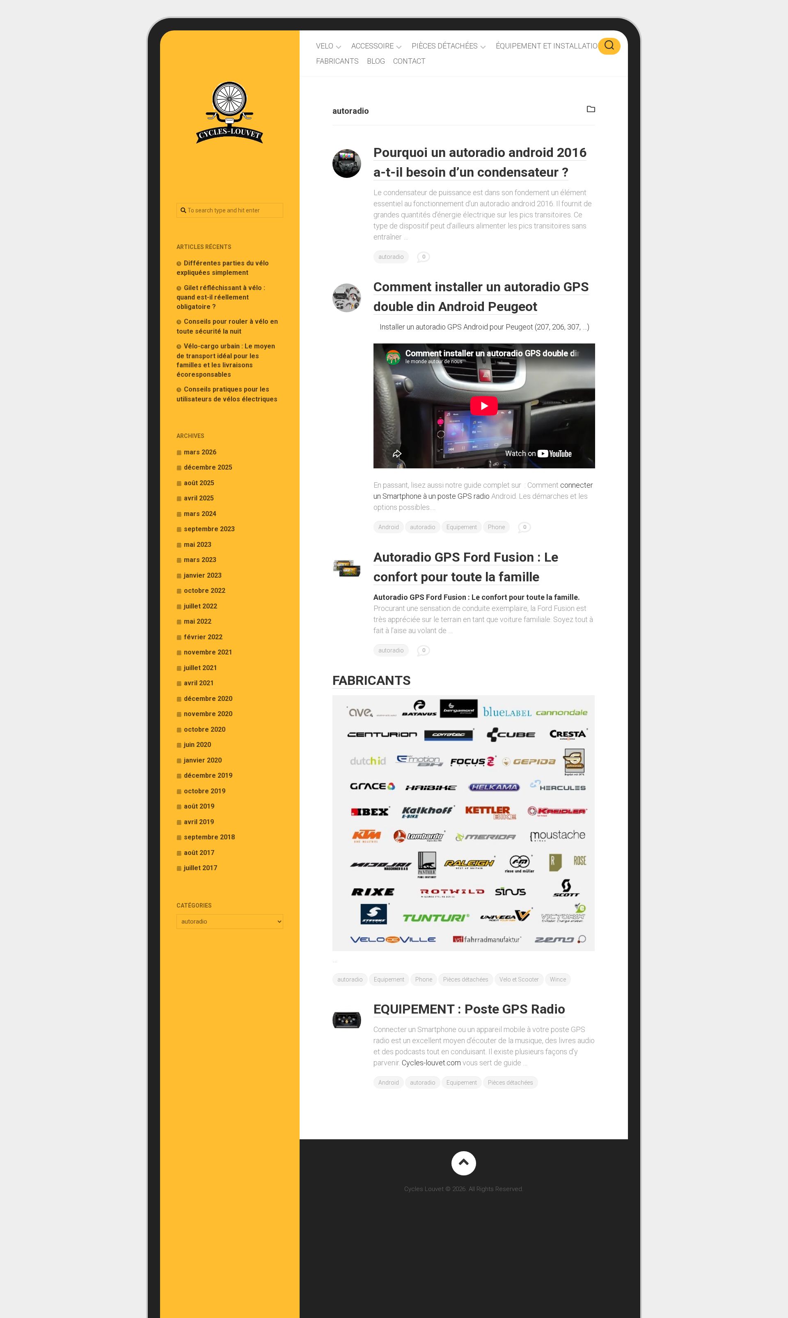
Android (388, 527)
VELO (324, 46)
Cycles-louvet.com (431, 1062)
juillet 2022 (200, 606)
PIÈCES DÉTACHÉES (445, 46)
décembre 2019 (208, 775)
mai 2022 (197, 621)
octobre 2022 (204, 590)
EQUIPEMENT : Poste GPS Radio (469, 1009)
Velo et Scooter (519, 979)
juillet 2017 (200, 868)
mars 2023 (200, 560)
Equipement (462, 527)
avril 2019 (199, 822)
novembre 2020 (208, 714)
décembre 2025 (208, 467)
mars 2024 (200, 514)
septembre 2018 (209, 837)
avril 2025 (199, 498)
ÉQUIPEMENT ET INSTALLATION (549, 46)
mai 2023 (197, 544)
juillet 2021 (200, 668)
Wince (558, 979)
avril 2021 (199, 683)
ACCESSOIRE (372, 46)
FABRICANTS (337, 61)
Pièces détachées (465, 979)
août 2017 (199, 853)
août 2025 (199, 483)
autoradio (391, 256)
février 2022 (203, 637)
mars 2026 (200, 452)
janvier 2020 (203, 760)
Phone (496, 527)
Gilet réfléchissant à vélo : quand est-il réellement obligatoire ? (220, 297)
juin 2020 (197, 745)
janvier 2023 (203, 575)
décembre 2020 (208, 699)
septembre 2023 (209, 529)
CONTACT (409, 61)
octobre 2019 (204, 791)
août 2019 (199, 806)
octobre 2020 (204, 729)
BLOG (376, 61)
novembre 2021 (208, 652)
